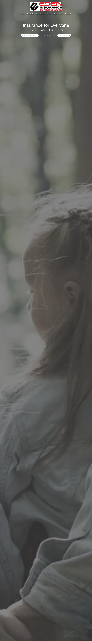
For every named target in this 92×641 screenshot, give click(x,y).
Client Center (63, 35)
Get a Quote (40, 14)
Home (23, 14)
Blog (55, 14)
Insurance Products (28, 35)
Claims (49, 14)
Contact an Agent (47, 35)
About (61, 14)
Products (30, 14)
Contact (68, 14)
